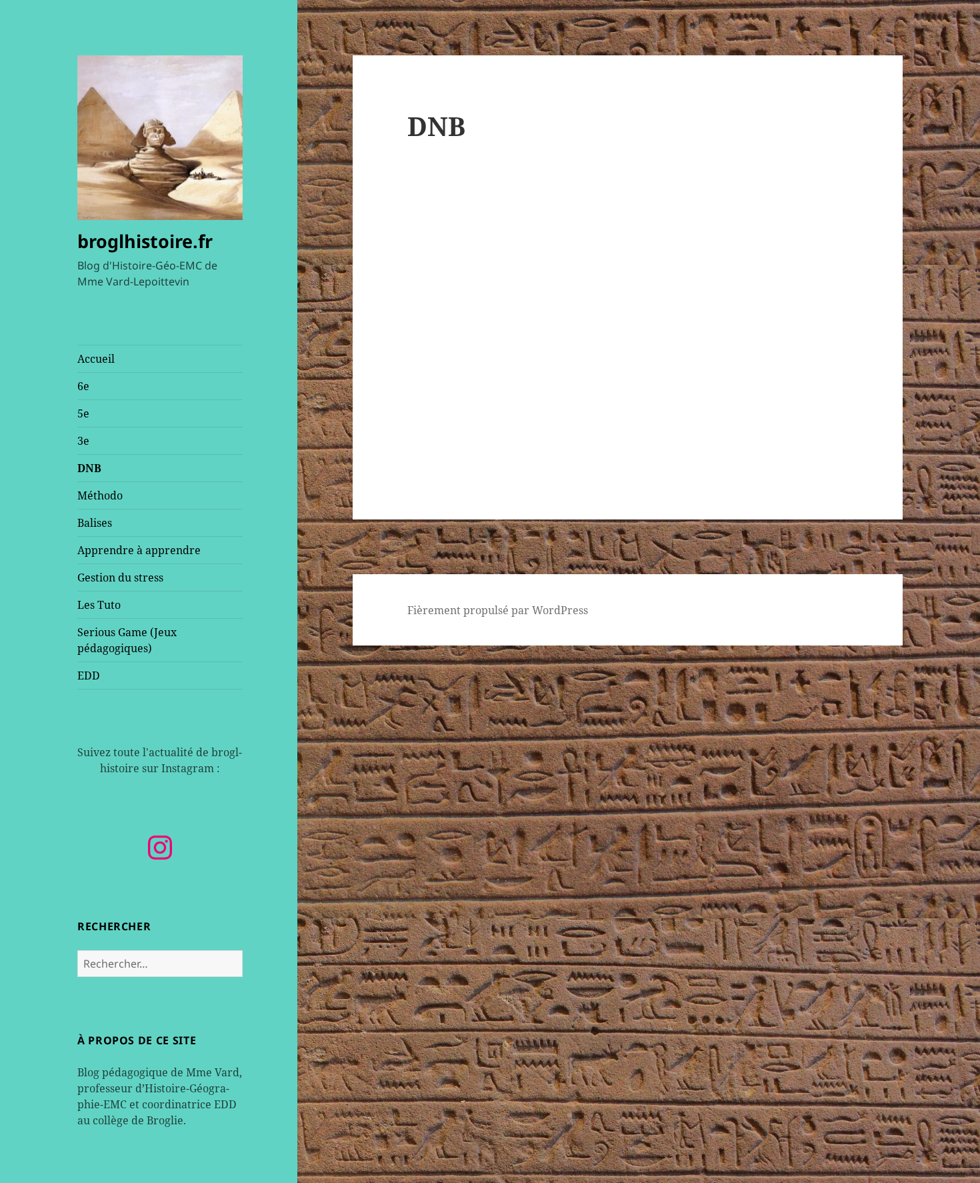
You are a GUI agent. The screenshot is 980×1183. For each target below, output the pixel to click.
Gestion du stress (120, 577)
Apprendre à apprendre (139, 550)
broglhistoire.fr (145, 241)
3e (83, 440)
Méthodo (100, 495)
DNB (89, 468)
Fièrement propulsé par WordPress (497, 610)
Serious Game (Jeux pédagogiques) (127, 640)
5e (83, 413)
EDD (88, 675)
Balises (94, 522)
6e (83, 386)
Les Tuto (99, 605)
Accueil (96, 358)
